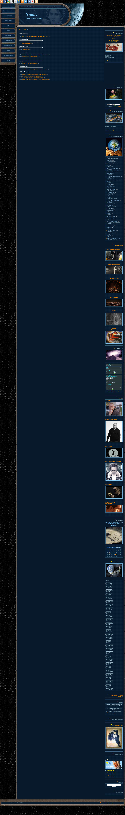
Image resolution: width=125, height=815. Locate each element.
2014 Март (108, 608)
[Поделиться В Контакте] (29, 1)
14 (109, 552)
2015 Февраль (109, 623)
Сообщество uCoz (111, 773)
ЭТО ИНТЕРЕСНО (111, 189)
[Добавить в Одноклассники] (22, 1)
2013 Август (109, 598)
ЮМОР (108, 181)
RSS (33, 6)
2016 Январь (109, 637)
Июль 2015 (114, 545)
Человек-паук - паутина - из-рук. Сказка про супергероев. (35, 54)
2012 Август (109, 582)
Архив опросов (117, 712)
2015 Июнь (108, 629)
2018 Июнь (108, 668)
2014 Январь (109, 605)
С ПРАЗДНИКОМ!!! (111, 216)
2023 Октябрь (109, 689)
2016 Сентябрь (109, 644)
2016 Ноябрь (109, 646)
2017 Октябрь (109, 659)
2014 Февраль (109, 606)
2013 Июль (108, 597)
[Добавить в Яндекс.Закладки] (32, 1)
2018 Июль (108, 670)
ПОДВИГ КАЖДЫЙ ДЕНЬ (111, 419)
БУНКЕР (114, 311)
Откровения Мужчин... (114, 249)
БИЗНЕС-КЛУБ (110, 225)
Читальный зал (114, 278)
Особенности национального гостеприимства (32, 77)
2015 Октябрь (109, 634)
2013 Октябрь (109, 601)
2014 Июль (108, 613)
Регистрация (54, 23)
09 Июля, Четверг (23, 46)
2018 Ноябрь (109, 674)
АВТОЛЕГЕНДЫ (110, 178)
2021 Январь (109, 678)
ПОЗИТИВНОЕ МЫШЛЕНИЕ (114, 170)
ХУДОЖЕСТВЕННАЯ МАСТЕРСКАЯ (110, 503)
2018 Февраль (109, 664)
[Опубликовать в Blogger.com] (1, 1)
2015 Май (108, 627)
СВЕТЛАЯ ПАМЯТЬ (111, 230)
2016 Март (108, 640)
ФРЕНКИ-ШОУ (108, 484)
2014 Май (108, 611)
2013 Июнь (108, 595)
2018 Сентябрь (109, 671)
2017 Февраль (109, 651)
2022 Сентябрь (109, 686)
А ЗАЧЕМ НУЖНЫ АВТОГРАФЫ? (30, 63)
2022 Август (109, 685)
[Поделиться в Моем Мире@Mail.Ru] (18, 1)
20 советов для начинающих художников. (31, 76)
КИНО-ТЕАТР (110, 210)
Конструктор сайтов (105, 802)
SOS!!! (108, 157)
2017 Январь (109, 649)
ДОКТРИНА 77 (108, 400)
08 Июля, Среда (23, 52)
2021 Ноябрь (109, 681)
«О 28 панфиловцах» (27, 43)
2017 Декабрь (109, 662)
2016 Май (108, 641)
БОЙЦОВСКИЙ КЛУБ (112, 221)
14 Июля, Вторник (23, 33)
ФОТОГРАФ (110, 202)
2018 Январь (109, 663)
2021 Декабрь (109, 682)
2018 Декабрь (109, 675)
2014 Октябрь (109, 617)
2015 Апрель (109, 626)
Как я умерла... (25, 49)
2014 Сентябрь (109, 616)
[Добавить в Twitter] (25, 1)
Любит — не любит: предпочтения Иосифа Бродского (34, 74)
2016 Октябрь (109, 645)
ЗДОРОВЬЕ (110, 173)
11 (118, 550)
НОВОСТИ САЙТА (111, 233)
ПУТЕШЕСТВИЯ (111, 192)
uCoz (112, 802)
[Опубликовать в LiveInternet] (11, 1)
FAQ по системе (110, 775)
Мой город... (114, 297)
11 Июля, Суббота (23, 39)
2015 (25, 29)
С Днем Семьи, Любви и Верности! (30, 56)
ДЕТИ (108, 165)
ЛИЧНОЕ (109, 235)
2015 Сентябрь (109, 633)
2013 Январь (109, 589)
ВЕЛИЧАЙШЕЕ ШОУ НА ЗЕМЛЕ (113, 461)
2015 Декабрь (109, 635)
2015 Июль (108, 630)
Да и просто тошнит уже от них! (29, 42)
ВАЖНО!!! (109, 160)
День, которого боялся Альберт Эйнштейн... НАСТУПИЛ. (35, 36)
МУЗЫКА (109, 197)
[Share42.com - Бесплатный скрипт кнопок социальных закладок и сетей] (36, 1)
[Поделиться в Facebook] (4, 1)
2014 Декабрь (109, 620)
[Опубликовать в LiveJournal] (15, 1)
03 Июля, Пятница (23, 71)
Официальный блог (111, 772)
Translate (118, 106)
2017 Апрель (109, 653)
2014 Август (109, 615)
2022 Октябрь (109, 688)
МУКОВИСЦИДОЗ (111, 162)
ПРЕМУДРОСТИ (111, 186)
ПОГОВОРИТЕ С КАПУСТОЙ (114, 176)
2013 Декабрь (109, 604)
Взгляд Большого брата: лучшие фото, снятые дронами (35, 69)
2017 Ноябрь (109, 660)
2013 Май (108, 594)
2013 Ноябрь (109, 602)
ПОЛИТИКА (110, 184)
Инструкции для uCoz (112, 776)
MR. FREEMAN (108, 446)
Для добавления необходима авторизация (114, 391)
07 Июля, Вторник (23, 59)
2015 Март (108, 624)
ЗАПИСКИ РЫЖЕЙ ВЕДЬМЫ (114, 238)
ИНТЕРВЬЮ (110, 194)
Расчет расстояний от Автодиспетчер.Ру (110, 129)
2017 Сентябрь (109, 657)
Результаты (110, 712)
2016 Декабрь (109, 648)
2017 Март (108, 652)
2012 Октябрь (109, 584)
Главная (48, 23)
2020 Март (108, 677)
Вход (59, 23)
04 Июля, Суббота (23, 66)
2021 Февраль (109, 679)
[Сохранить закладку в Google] (8, 1)
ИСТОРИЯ (109, 208)
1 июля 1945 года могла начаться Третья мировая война (35, 79)
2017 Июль (108, 656)
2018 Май (108, 667)
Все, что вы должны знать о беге (29, 61)
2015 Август (109, 631)
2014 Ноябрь (109, 619)
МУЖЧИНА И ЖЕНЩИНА (113, 168)
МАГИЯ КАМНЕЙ (111, 218)
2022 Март (108, 684)
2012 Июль (108, 580)
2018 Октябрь (109, 673)
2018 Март (108, 666)
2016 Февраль (109, 638)
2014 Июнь (108, 612)
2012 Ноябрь (109, 586)
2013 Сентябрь (109, 600)
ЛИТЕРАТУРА (110, 205)
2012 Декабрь (109, 587)
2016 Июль (108, 642)
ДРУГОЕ (109, 227)
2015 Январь (109, 622)
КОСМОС (109, 213)
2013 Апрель (109, 593)
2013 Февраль (109, 590)
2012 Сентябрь (109, 583)
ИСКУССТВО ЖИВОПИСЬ (113, 200)
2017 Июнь (108, 655)
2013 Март (108, 591)
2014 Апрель (109, 609)
